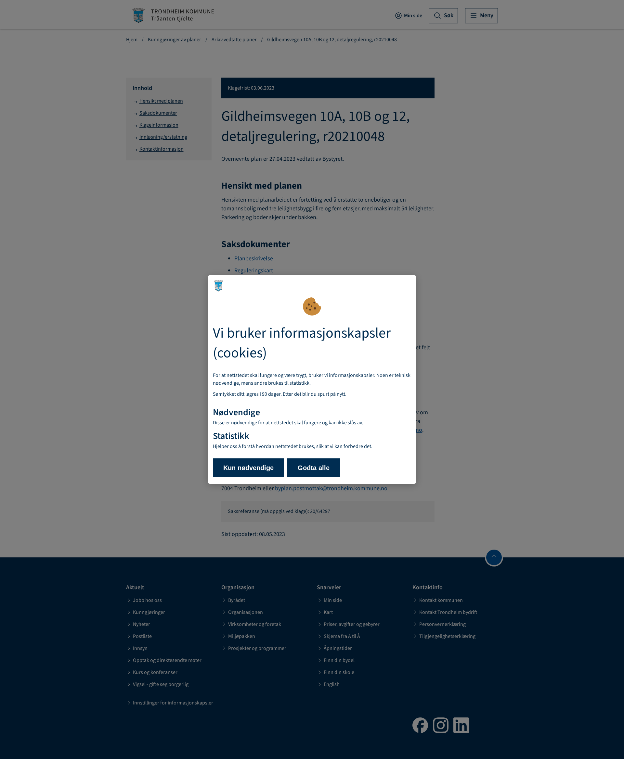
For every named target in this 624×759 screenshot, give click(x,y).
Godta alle (314, 467)
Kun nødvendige (248, 467)
